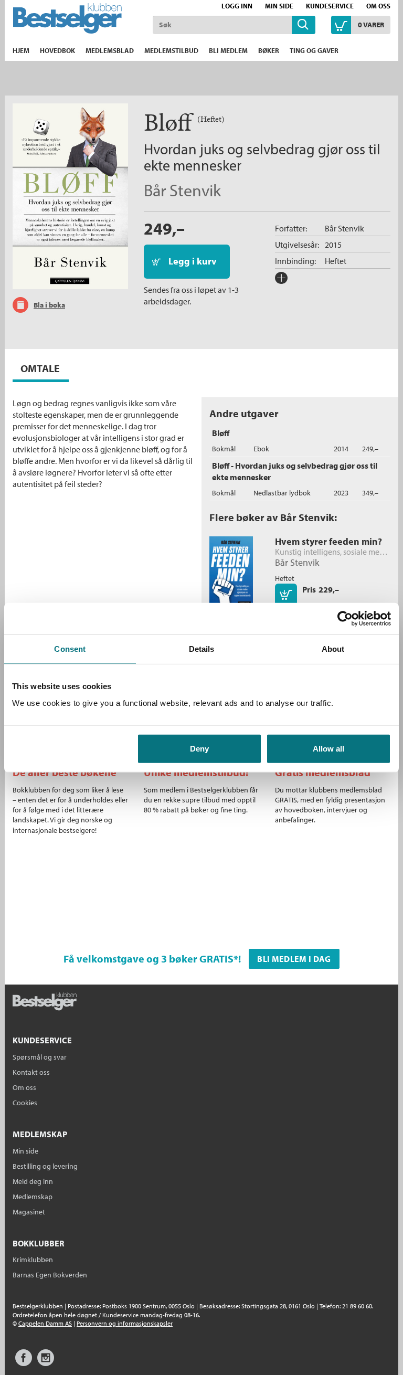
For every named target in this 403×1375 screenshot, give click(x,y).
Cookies (25, 1102)
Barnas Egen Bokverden (50, 1274)
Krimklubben (33, 1259)
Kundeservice (330, 6)
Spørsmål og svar (40, 1057)
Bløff (220, 433)
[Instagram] (45, 1363)
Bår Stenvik (182, 189)
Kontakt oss (31, 1072)
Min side (279, 6)
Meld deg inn (33, 1181)
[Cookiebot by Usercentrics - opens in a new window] (345, 619)
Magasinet (29, 1212)
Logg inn (236, 6)
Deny (199, 748)
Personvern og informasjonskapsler (125, 1323)
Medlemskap (32, 1196)
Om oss (378, 6)
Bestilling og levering (45, 1166)
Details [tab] (202, 648)
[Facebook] (23, 1363)
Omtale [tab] (40, 368)
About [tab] (333, 648)
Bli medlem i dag (294, 959)
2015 (333, 244)
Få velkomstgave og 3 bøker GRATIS (148, 958)
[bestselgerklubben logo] (45, 1002)
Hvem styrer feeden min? (328, 541)
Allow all (328, 748)
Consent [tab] (70, 648)
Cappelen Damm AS (45, 1323)
